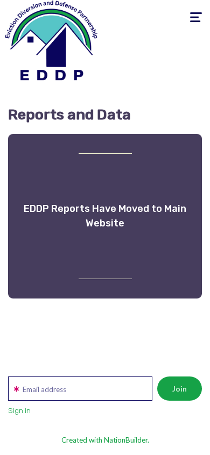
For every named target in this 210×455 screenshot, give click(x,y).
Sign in (19, 410)
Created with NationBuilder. (105, 440)
